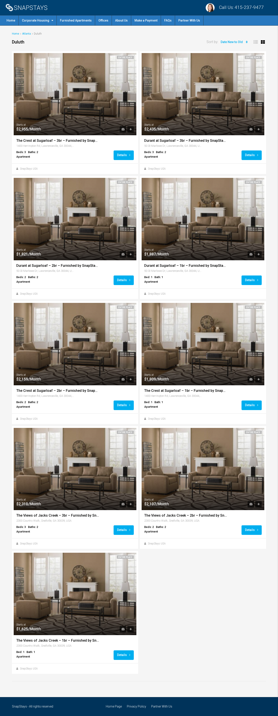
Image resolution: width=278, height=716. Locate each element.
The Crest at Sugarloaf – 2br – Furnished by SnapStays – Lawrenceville (57, 391)
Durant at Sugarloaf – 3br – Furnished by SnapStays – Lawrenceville (185, 141)
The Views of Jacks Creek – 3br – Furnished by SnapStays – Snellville (57, 515)
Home (11, 20)
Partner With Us (189, 20)
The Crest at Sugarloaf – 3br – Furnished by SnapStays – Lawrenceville (57, 141)
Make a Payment (145, 20)
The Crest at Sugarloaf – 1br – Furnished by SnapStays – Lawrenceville (185, 391)
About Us (121, 20)
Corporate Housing (35, 20)
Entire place (125, 57)
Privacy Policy (136, 706)
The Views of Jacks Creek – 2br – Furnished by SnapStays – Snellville (185, 515)
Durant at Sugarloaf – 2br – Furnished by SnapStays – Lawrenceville (57, 266)
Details (122, 155)
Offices (103, 20)
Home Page (114, 706)
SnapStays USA (29, 168)
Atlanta (26, 33)
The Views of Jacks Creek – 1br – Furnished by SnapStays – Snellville (57, 640)
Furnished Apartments (76, 20)
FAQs (168, 20)
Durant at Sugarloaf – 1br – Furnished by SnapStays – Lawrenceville (185, 266)
